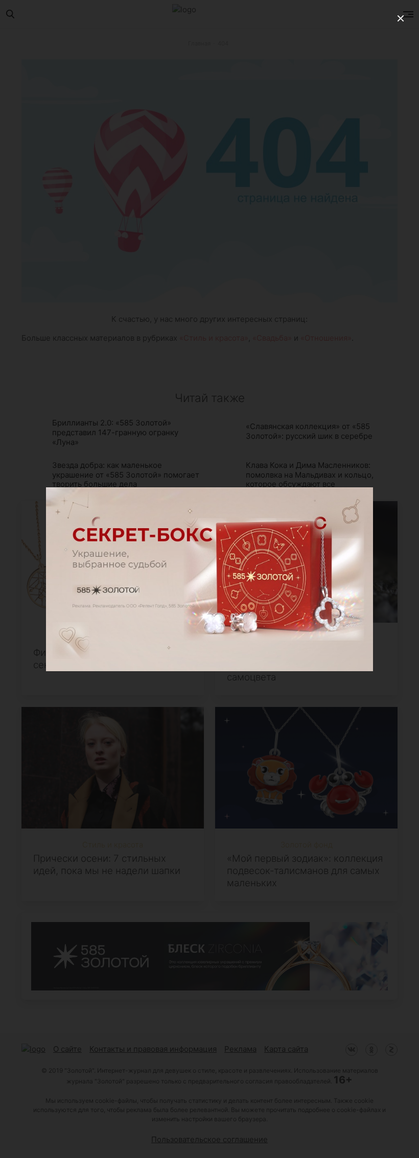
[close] (400, 18)
